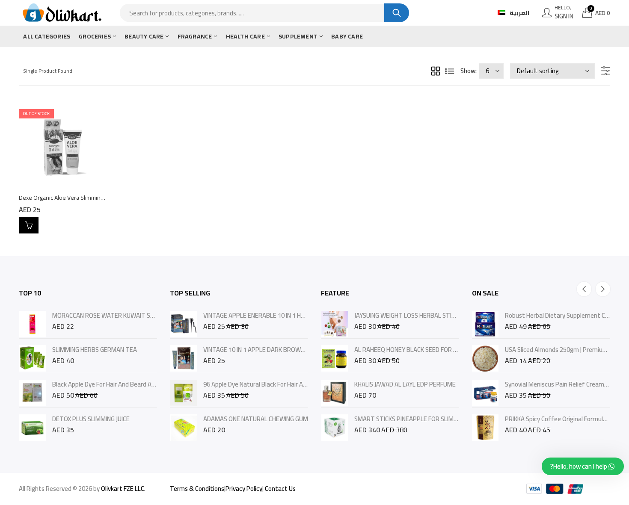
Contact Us (280, 488)
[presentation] (584, 289)
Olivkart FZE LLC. (123, 488)
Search (396, 12)
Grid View (435, 71)
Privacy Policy (243, 488)
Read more (29, 225)
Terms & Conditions (197, 488)
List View (449, 71)
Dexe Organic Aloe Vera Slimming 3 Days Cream (79, 197)
